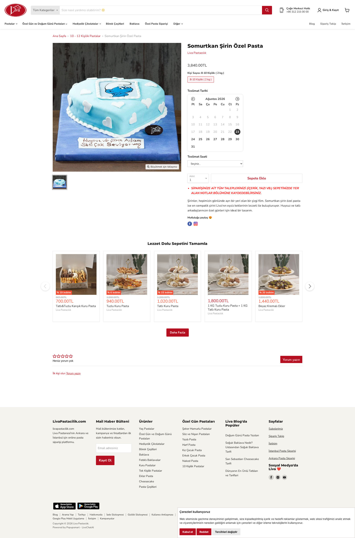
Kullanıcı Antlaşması (162, 514)
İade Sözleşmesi (115, 514)
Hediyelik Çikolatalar (86, 24)
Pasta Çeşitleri (147, 487)
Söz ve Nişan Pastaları (196, 434)
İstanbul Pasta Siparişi (282, 451)
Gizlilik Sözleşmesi (138, 514)
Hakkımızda (96, 514)
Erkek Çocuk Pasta (193, 455)
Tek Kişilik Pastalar (150, 471)
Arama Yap (68, 514)
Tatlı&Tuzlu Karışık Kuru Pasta (76, 306)
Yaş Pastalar (146, 429)
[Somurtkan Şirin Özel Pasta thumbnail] (59, 182)
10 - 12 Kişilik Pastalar (85, 36)
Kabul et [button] (187, 531)
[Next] (309, 286)
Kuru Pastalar (147, 465)
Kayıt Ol (105, 460)
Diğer (177, 24)
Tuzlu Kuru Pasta (117, 306)
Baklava (134, 24)
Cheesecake (146, 481)
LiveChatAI (88, 527)
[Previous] (45, 286)
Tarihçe (82, 514)
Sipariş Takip (328, 24)
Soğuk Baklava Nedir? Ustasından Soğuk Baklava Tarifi (242, 447)
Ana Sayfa (59, 36)
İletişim (346, 24)
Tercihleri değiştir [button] (226, 531)
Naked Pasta (190, 461)
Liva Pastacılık (196, 53)
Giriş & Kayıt (331, 10)
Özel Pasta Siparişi (156, 24)
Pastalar (10, 24)
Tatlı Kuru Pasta (167, 306)
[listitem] (237, 132)
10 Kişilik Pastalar (193, 466)
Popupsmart (73, 527)
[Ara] (267, 10)
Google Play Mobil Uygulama (68, 518)
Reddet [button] (204, 531)
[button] (193, 99)
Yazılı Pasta (189, 439)
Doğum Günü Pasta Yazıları (242, 435)
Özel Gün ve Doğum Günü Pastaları (44, 24)
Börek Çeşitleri (115, 24)
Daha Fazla (177, 332)
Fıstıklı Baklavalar (149, 460)
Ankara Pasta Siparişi (282, 458)
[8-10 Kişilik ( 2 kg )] (201, 84)
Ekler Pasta (146, 476)
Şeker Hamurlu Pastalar (197, 429)
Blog (312, 24)
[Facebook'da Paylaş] (189, 224)
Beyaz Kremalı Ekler (271, 306)
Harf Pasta (188, 445)
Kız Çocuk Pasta (192, 450)
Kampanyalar (107, 518)
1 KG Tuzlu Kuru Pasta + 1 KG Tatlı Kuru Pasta (228, 308)
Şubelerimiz (276, 429)
